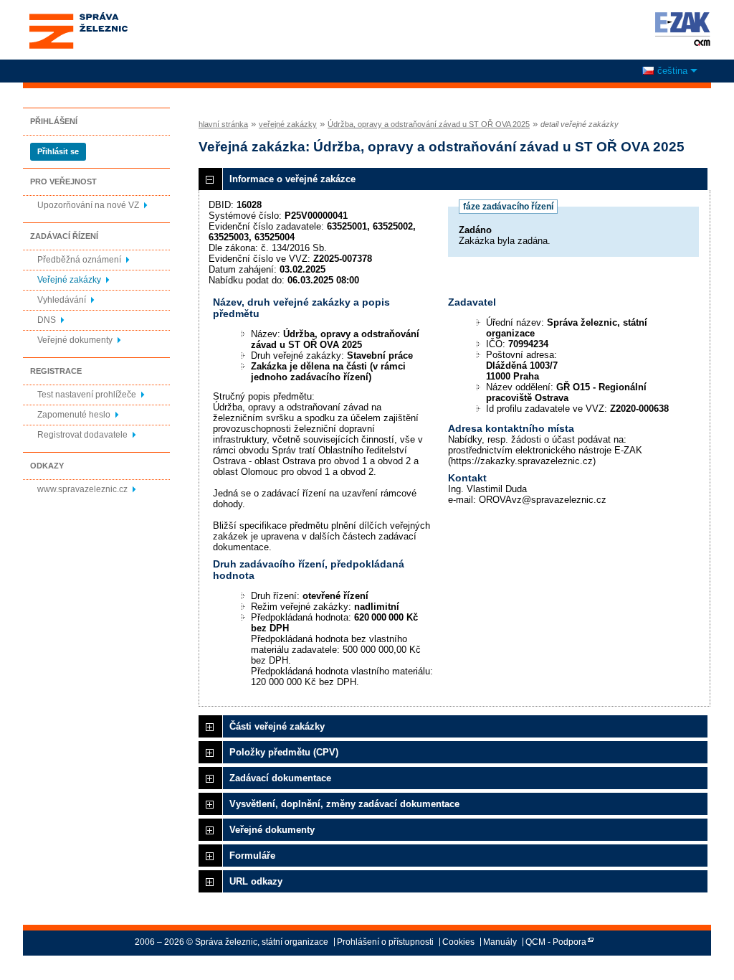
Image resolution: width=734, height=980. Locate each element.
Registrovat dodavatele (82, 435)
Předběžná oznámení (79, 260)
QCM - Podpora (555, 942)
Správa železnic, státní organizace (78, 16)
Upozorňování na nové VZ (88, 205)
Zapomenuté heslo (73, 415)
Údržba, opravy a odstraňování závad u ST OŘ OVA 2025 (429, 124)
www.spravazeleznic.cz (82, 489)
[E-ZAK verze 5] (680, 29)
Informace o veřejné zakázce (292, 179)
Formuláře (252, 855)
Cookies (458, 942)
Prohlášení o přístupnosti (385, 942)
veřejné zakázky (288, 124)
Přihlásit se (58, 151)
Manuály (500, 942)
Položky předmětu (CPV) (283, 752)
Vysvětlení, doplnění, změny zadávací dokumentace (344, 803)
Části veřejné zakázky (277, 726)
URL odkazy (255, 881)
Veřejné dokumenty (75, 340)
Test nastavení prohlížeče (86, 395)
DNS (46, 320)
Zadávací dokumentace (280, 778)
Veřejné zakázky (69, 280)
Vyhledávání (61, 300)
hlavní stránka (223, 124)
